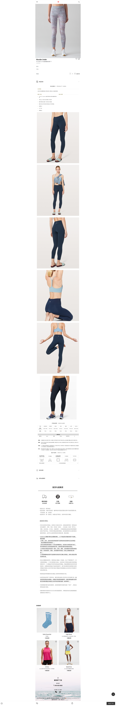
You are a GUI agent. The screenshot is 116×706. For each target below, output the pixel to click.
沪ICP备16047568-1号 (41, 698)
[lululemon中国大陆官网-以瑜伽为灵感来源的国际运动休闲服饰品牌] (58, 2)
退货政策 (57, 698)
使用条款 (53, 698)
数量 (37, 74)
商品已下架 (111, 703)
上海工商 (63, 698)
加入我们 (60, 689)
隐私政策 (48, 698)
